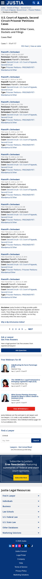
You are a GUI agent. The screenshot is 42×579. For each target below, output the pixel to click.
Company (21, 559)
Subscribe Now (21, 478)
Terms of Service (21, 567)
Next (30, 329)
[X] (29, 546)
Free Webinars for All (11, 360)
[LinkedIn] (10, 546)
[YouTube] (13, 546)
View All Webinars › (21, 409)
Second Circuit (12, 62)
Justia (24, 541)
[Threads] (22, 546)
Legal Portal (21, 555)
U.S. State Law (9, 522)
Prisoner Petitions (13, 67)
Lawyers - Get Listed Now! (21, 447)
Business (7, 506)
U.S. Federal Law (10, 517)
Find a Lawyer (7, 430)
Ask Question (21, 350)
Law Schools (8, 511)
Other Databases (10, 527)
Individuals (7, 501)
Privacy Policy (21, 571)
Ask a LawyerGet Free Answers (9, 338)
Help (21, 563)
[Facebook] (16, 546)
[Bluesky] (25, 546)
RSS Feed (25, 46)
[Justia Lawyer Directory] (32, 546)
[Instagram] (19, 546)
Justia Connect (21, 551)
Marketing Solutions (12, 532)
